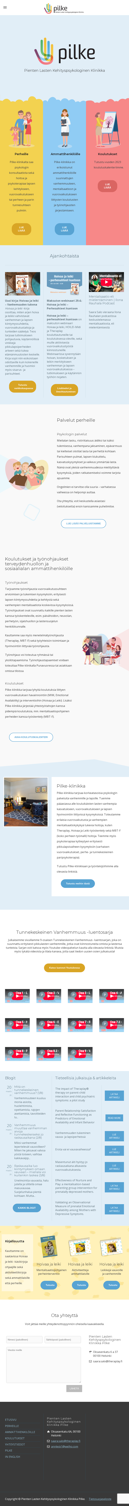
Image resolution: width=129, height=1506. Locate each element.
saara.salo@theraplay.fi (65, 1441)
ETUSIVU (10, 1420)
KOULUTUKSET (15, 1438)
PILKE (8, 1450)
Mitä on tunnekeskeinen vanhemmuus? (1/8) (28, 1090)
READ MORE (114, 1117)
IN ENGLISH (12, 1457)
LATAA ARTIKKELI (114, 1095)
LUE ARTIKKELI (114, 1136)
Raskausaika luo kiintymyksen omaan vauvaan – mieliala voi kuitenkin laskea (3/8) (30, 1170)
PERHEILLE (12, 1426)
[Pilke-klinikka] (64, 8)
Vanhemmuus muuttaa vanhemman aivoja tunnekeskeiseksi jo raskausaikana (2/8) (30, 1131)
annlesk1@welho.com (64, 1446)
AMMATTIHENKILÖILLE (20, 1432)
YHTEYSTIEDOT (15, 1444)
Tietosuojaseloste (100, 1499)
